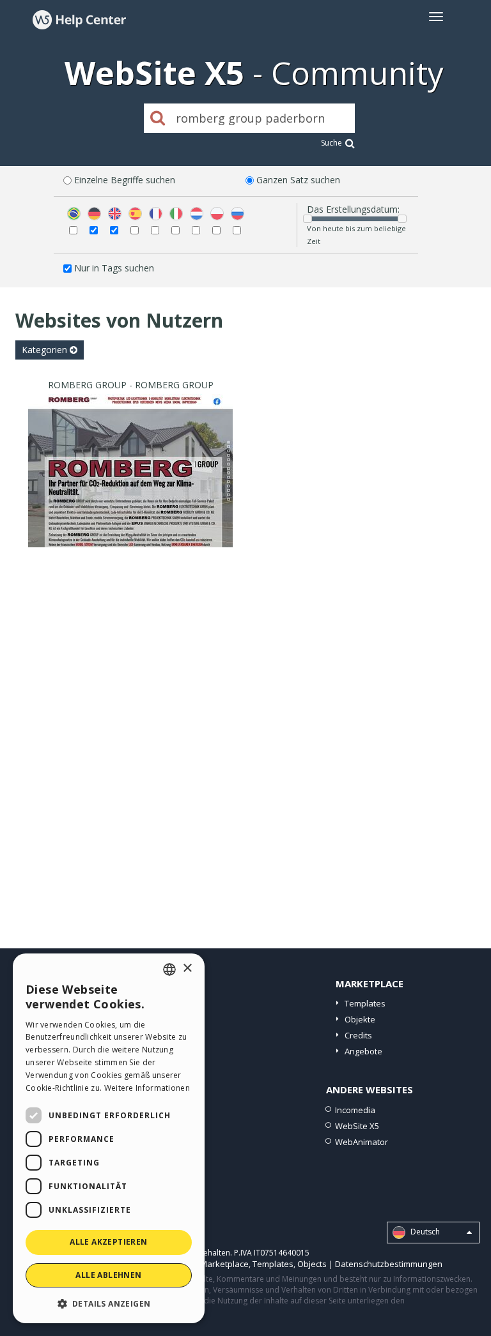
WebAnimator (361, 1142)
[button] (109, 1303)
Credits (358, 1035)
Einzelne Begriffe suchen (124, 180)
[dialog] (109, 1138)
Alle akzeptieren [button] (108, 1241)
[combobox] (169, 969)
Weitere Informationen (147, 1087)
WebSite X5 (357, 1126)
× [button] (187, 968)
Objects (312, 1264)
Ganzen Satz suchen (298, 180)
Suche (331, 142)
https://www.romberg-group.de (130, 486)
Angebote (363, 1051)
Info (130, 535)
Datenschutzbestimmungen (388, 1264)
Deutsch (424, 1231)
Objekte (360, 1019)
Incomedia (355, 1110)
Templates (365, 1003)
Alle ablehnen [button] (108, 1275)
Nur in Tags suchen (114, 268)
